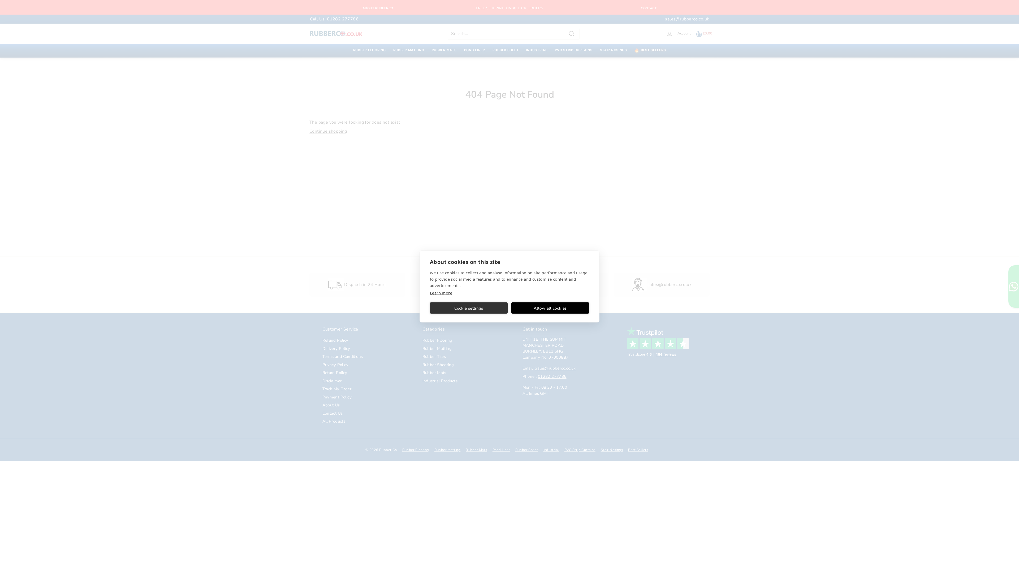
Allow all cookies (550, 308)
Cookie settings (468, 308)
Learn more (441, 293)
